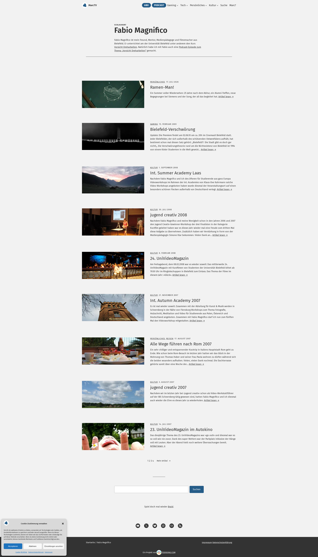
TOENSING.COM (168, 552)
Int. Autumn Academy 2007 (175, 300)
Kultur (154, 167)
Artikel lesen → (226, 96)
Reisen (169, 338)
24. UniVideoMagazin (169, 258)
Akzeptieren (13, 546)
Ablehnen (32, 546)
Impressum (48, 552)
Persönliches (157, 82)
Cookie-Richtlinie (21, 552)
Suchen (196, 489)
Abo (146, 5)
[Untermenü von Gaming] (177, 5)
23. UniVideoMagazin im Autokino (181, 429)
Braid (170, 506)
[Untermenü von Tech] (187, 5)
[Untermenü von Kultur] (217, 5)
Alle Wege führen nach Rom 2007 (181, 344)
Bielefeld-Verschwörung (172, 129)
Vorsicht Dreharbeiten (125, 47)
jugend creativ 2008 (168, 214)
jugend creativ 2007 (168, 387)
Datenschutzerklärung (35, 552)
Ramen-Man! (162, 87)
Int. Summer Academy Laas (175, 173)
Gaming (154, 124)
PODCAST (159, 5)
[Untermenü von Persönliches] (206, 5)
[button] (63, 523)
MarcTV (92, 5)
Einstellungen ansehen (53, 546)
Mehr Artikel (164, 461)
